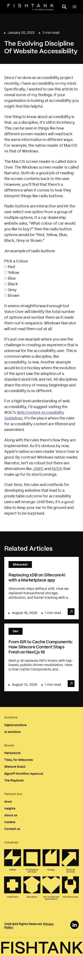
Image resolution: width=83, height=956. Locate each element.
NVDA (57, 469)
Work (8, 801)
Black (13, 284)
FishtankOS (12, 753)
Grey (12, 290)
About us (10, 815)
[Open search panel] (64, 7)
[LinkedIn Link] (74, 925)
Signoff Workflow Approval (23, 773)
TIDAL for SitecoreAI (18, 760)
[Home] (31, 7)
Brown (13, 296)
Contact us (12, 829)
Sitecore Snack (15, 766)
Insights (9, 808)
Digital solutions (15, 725)
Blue (12, 278)
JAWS (38, 469)
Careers (9, 822)
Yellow (13, 273)
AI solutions (12, 732)
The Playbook (14, 780)
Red (11, 267)
